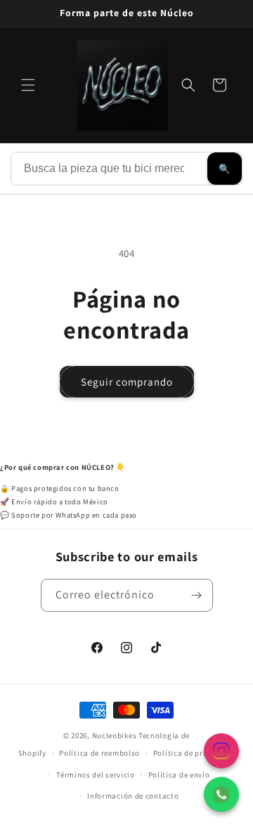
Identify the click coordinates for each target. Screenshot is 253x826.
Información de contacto (133, 796)
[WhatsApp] (221, 794)
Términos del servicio (95, 775)
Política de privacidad (194, 753)
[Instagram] (221, 750)
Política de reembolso (99, 753)
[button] (28, 85)
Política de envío (179, 775)
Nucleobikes (114, 735)
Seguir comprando (127, 381)
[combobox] (109, 168)
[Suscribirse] (196, 595)
